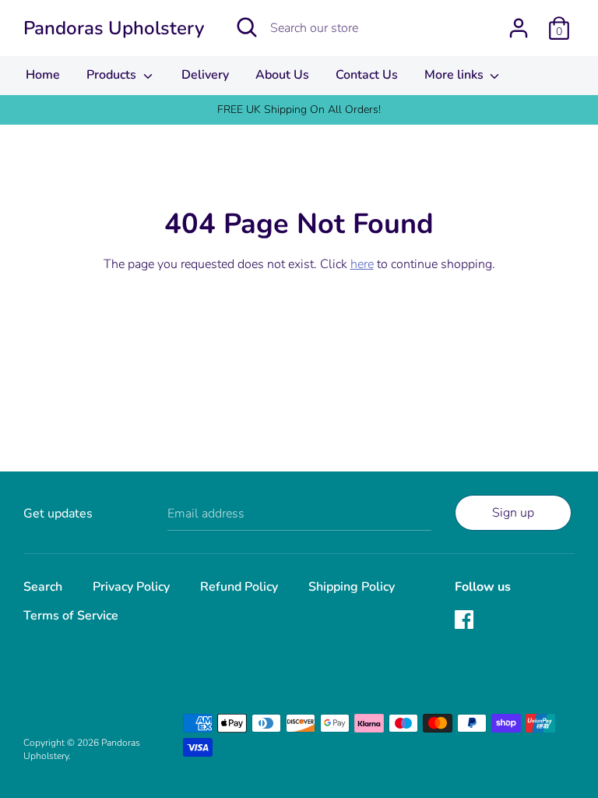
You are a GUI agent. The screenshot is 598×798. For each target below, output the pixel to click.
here (362, 264)
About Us (282, 74)
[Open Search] (246, 27)
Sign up (513, 512)
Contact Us (367, 74)
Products (112, 74)
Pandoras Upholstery (113, 28)
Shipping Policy (351, 586)
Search (42, 586)
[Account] (518, 21)
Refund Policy (239, 586)
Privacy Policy (131, 586)
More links (455, 74)
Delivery (205, 74)
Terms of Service (70, 615)
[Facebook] (466, 621)
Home (43, 74)
